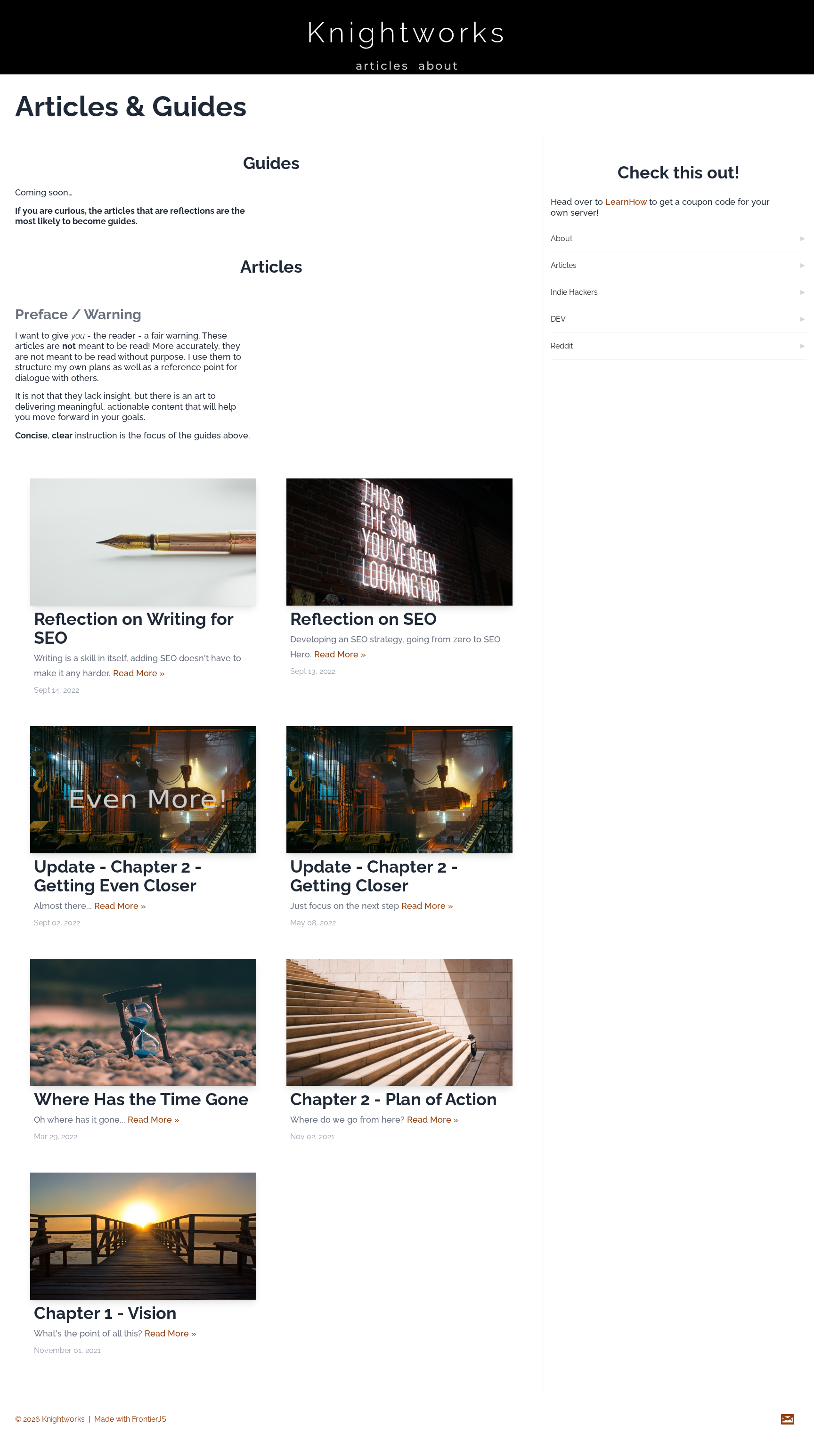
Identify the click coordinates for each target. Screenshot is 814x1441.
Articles (564, 265)
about (438, 66)
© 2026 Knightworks (50, 1419)
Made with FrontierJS (130, 1419)
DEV (558, 319)
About (561, 238)
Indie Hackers (574, 292)
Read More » (139, 673)
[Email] (787, 1419)
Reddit (562, 345)
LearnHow (626, 202)
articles (382, 66)
